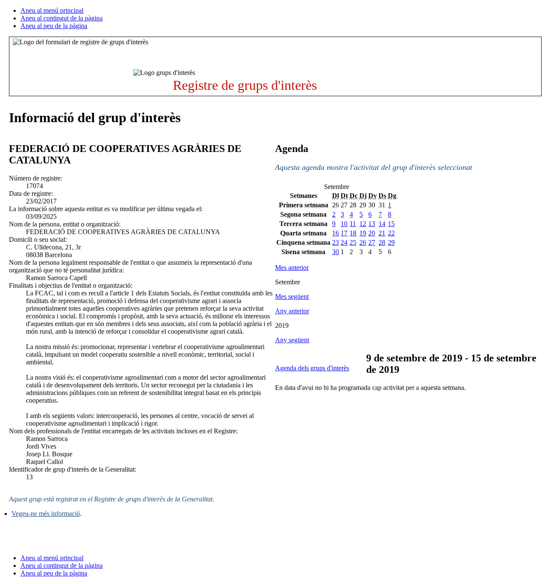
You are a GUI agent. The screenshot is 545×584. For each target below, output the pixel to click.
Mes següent (292, 296)
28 (382, 242)
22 (391, 233)
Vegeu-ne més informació (45, 513)
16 (335, 233)
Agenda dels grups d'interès (312, 368)
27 (371, 242)
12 (362, 223)
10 (344, 223)
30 (335, 251)
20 (371, 233)
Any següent (292, 340)
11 (353, 223)
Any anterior (292, 311)
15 (391, 223)
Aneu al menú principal (51, 10)
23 (335, 242)
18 (353, 233)
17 (344, 233)
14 (382, 223)
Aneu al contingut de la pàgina (61, 18)
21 (382, 233)
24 (344, 242)
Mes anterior (292, 267)
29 (391, 242)
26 (362, 242)
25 (353, 242)
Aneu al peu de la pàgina (53, 25)
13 (371, 223)
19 (362, 233)
